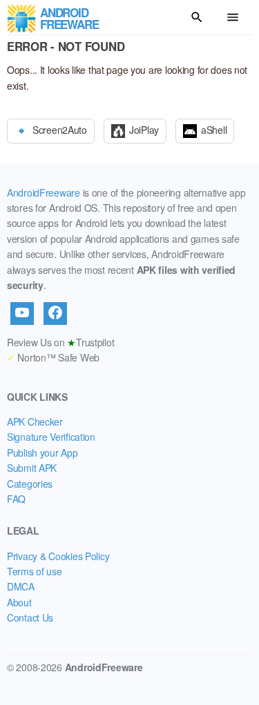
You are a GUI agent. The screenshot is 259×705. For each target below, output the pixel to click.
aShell (214, 129)
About (19, 602)
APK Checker (35, 421)
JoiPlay (144, 129)
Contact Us (30, 617)
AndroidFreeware (43, 192)
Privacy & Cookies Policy (58, 556)
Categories (29, 483)
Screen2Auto (59, 129)
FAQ (16, 499)
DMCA (21, 586)
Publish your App (42, 452)
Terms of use (34, 571)
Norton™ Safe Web (53, 357)
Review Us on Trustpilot (60, 342)
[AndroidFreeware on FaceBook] (55, 313)
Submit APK (32, 468)
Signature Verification (51, 437)
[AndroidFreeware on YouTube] (22, 313)
